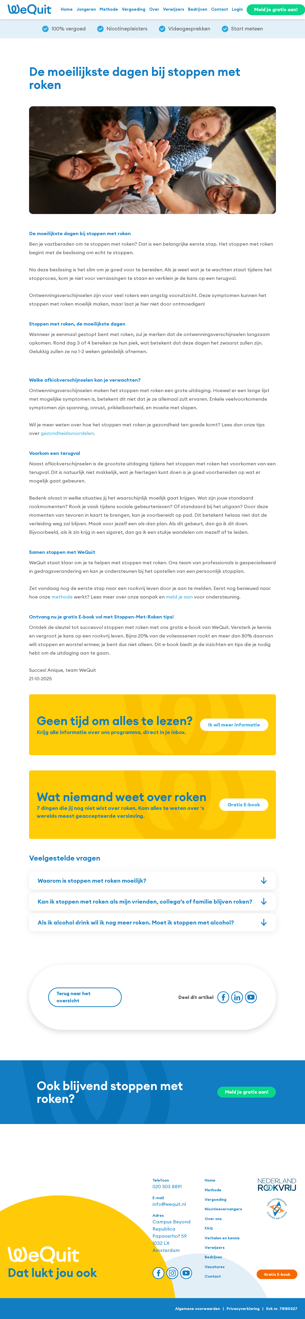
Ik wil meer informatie (234, 725)
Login (237, 9)
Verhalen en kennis (222, 1238)
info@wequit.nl (169, 1204)
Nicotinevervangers (223, 1209)
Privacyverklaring (243, 1308)
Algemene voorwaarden (197, 1308)
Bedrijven (197, 9)
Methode (109, 9)
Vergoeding (133, 9)
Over (154, 9)
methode (62, 597)
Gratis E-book (244, 805)
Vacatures (215, 1266)
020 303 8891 (167, 1186)
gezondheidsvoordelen (67, 433)
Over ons (213, 1218)
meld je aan (179, 597)
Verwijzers (173, 9)
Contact (219, 9)
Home (67, 9)
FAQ (209, 1228)
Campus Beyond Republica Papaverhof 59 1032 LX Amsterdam (171, 1236)
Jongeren (86, 9)
